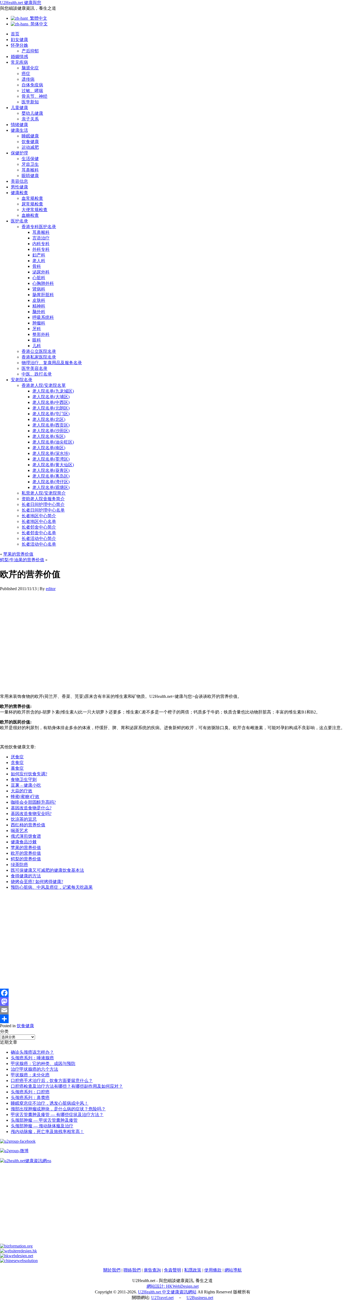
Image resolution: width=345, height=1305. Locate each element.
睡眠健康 (30, 136)
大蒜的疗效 (21, 791)
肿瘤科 (38, 323)
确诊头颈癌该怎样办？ (32, 1052)
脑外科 (38, 311)
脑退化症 (30, 68)
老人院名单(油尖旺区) (53, 442)
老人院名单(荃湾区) (51, 459)
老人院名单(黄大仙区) (53, 464)
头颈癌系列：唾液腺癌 (32, 1058)
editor (51, 588)
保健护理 (19, 153)
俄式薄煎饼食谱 (26, 836)
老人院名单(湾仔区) (51, 481)
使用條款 (213, 1270)
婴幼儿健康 (32, 113)
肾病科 (38, 289)
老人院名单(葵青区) (51, 470)
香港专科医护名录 (39, 226)
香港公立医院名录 (39, 351)
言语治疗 (41, 238)
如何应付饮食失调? (29, 774)
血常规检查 (32, 198)
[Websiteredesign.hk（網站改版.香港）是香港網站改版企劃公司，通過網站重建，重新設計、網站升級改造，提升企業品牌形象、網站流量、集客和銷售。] (18, 1251)
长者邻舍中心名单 (39, 532)
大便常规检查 (34, 209)
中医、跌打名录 (37, 374)
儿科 (36, 345)
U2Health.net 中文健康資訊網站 (167, 1292)
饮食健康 (30, 141)
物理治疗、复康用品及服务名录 (52, 362)
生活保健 (30, 158)
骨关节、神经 (34, 96)
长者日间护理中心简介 (43, 504)
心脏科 (38, 277)
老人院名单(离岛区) (51, 476)
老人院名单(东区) (48, 436)
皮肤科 (38, 300)
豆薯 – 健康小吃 (26, 785)
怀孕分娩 (19, 45)
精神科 (38, 306)
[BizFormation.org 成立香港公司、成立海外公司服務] (16, 1246)
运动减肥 (30, 147)
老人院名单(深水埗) (51, 453)
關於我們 (111, 1270)
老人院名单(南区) (48, 447)
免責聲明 (172, 1270)
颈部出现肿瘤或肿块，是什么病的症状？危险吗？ (58, 1109)
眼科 (36, 340)
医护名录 (19, 221)
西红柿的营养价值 (28, 825)
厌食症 (17, 757)
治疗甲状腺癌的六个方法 (34, 1069)
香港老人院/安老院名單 (44, 385)
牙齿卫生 (30, 164)
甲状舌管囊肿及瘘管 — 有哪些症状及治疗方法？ (57, 1114)
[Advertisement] (161, 642)
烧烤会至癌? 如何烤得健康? (37, 881)
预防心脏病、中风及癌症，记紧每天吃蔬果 (52, 887)
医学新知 (30, 102)
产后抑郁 (30, 51)
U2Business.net (200, 1297)
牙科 (36, 328)
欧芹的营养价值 (26, 853)
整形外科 (41, 334)
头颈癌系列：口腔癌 (30, 1092)
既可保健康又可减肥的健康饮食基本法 (47, 870)
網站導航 (233, 1270)
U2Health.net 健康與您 (20, 2)
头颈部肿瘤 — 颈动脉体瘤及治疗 (42, 1126)
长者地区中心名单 (39, 521)
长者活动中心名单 (39, 544)
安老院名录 (21, 379)
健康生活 (19, 130)
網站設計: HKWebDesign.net (173, 1286)
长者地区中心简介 (39, 515)
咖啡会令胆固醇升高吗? (33, 802)
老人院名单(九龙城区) (53, 391)
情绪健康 (19, 124)
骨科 (36, 266)
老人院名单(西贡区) (51, 425)
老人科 (38, 260)
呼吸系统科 (43, 317)
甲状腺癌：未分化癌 (30, 1075)
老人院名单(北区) (48, 419)
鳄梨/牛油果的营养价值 (22, 559)
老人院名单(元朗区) (51, 408)
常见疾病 (19, 62)
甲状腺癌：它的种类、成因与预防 (43, 1063)
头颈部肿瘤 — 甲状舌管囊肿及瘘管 (44, 1120)
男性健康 (19, 187)
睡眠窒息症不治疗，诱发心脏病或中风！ (49, 1103)
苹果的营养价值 (18, 554)
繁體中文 (37, 18)
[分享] (172, 1019)
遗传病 (28, 79)
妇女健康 (19, 39)
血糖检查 (30, 215)
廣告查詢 (152, 1270)
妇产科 (38, 255)
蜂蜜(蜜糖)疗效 (25, 796)
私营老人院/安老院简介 (44, 493)
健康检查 (19, 192)
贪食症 (17, 762)
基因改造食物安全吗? (31, 813)
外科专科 (41, 249)
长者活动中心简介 (39, 538)
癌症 (26, 73)
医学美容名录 (34, 368)
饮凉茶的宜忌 (24, 819)
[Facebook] (172, 993)
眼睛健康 (30, 175)
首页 (15, 34)
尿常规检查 (32, 204)
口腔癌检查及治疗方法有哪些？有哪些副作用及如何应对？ (67, 1086)
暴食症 (17, 768)
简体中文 (38, 24)
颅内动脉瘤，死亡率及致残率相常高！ (47, 1131)
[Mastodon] (172, 1001)
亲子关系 (30, 119)
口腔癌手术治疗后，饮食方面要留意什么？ (52, 1080)
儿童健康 (19, 107)
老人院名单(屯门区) (51, 413)
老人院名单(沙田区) (51, 430)
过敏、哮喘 (32, 90)
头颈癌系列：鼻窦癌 (30, 1097)
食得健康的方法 (26, 876)
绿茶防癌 (19, 864)
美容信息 (19, 181)
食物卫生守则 (24, 779)
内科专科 (41, 243)
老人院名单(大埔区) (51, 396)
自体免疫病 (32, 85)
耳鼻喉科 (30, 170)
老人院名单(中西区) (51, 402)
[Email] (172, 1010)
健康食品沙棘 (24, 842)
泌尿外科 (41, 272)
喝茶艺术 (19, 830)
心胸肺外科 (43, 283)
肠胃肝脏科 (43, 294)
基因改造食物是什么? (31, 808)
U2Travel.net (162, 1297)
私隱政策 (192, 1270)
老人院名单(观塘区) (51, 487)
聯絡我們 (132, 1270)
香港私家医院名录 (39, 357)
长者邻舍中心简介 (39, 527)
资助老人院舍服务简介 (43, 498)
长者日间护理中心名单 (43, 510)
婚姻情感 (19, 56)
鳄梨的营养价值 (26, 859)
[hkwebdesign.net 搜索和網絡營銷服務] (16, 1255)
